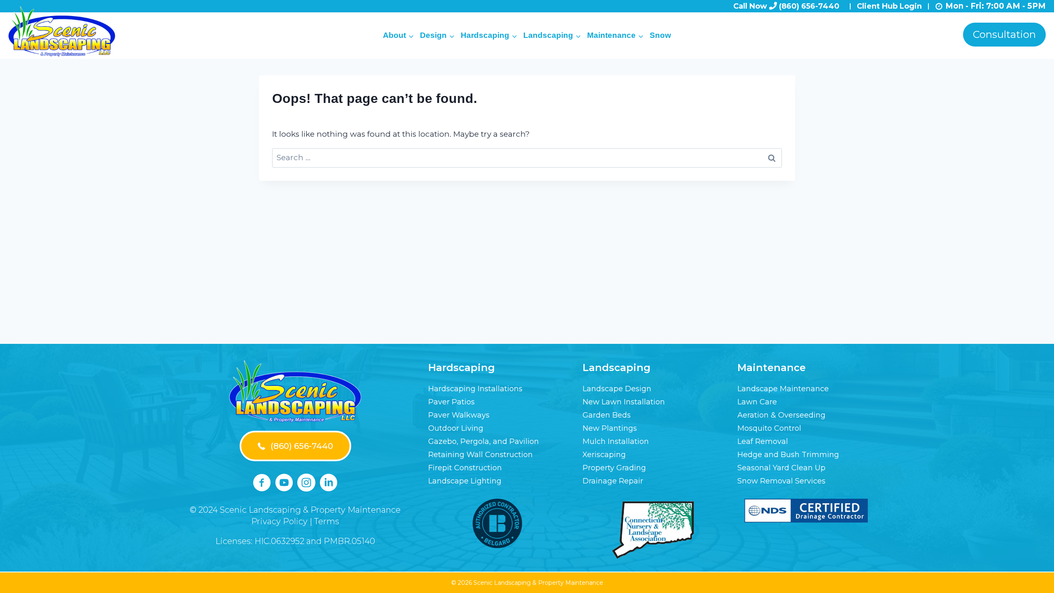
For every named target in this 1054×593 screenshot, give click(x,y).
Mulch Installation (616, 441)
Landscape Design (617, 388)
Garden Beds (607, 415)
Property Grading (614, 467)
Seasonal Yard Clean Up (781, 467)
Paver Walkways (459, 415)
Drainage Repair (613, 481)
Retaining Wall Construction (480, 454)
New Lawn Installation (624, 401)
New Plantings (610, 428)
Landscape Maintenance (783, 388)
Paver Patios (451, 401)
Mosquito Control (769, 428)
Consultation (1004, 34)
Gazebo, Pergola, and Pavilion (483, 441)
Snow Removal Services (781, 481)
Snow (660, 35)
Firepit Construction (465, 467)
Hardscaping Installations (475, 388)
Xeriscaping (604, 454)
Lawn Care (757, 401)
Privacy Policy (279, 521)
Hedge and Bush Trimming (788, 454)
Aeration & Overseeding (781, 415)
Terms (326, 521)
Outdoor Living (455, 428)
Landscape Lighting (464, 481)
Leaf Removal (762, 441)
